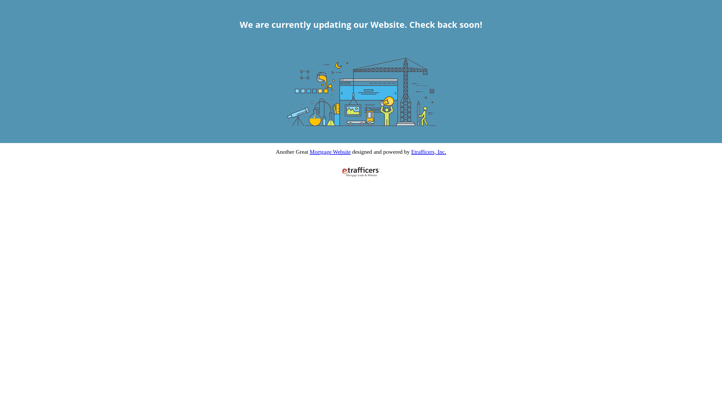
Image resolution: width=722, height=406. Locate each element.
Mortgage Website (330, 152)
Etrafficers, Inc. (428, 152)
